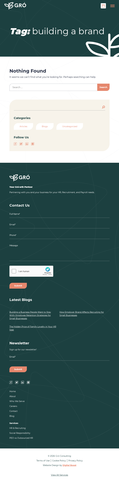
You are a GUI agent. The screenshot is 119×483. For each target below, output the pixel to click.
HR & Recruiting (17, 428)
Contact (13, 411)
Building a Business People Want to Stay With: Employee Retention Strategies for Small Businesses (30, 315)
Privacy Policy (75, 460)
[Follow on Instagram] (32, 143)
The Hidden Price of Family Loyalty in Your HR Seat (32, 328)
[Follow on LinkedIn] (26, 143)
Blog (11, 416)
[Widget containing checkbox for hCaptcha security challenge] (31, 271)
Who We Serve (17, 401)
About (12, 396)
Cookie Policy (59, 460)
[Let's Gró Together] (103, 5)
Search (103, 106)
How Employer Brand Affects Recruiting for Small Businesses (81, 314)
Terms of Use (43, 460)
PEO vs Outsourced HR (21, 438)
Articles (23, 126)
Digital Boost (69, 465)
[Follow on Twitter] (21, 143)
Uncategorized (69, 126)
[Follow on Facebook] (15, 143)
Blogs (45, 126)
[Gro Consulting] (15, 6)
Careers (13, 406)
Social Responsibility (19, 433)
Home (12, 391)
